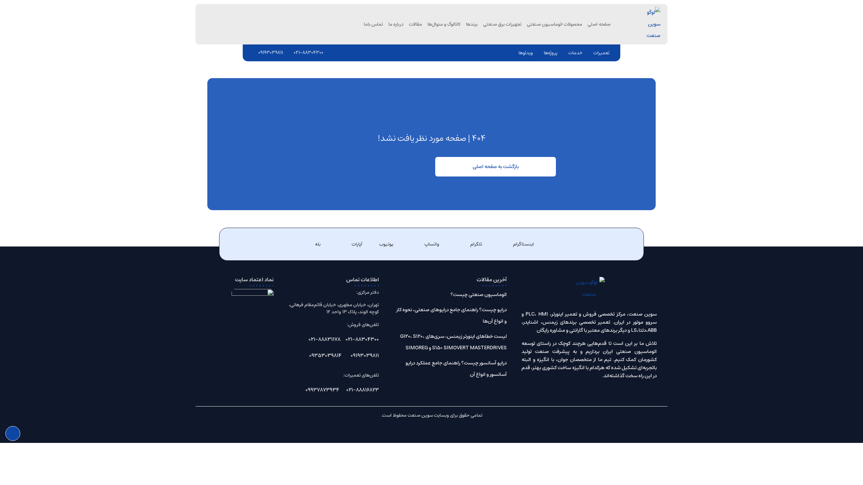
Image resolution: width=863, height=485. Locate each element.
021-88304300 (308, 52)
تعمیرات (601, 53)
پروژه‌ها (551, 53)
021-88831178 (324, 339)
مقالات (415, 24)
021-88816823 (362, 389)
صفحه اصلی (599, 24)
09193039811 (270, 52)
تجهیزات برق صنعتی (502, 24)
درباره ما (396, 24)
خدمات (575, 53)
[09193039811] (254, 52)
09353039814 (325, 355)
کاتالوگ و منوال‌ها (443, 24)
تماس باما (373, 24)
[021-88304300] (289, 52)
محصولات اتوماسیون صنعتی (554, 24)
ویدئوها (525, 53)
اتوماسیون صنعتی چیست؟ (478, 294)
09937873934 (322, 389)
